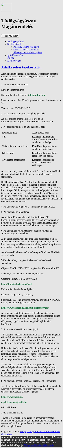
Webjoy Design (27, 431)
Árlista (10, 58)
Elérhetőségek (14, 60)
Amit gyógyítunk (15, 41)
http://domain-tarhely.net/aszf (16, 284)
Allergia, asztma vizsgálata (26, 46)
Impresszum (41, 431)
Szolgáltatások (14, 44)
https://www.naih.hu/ (12, 397)
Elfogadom (29, 445)
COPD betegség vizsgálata (26, 49)
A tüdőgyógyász (15, 55)
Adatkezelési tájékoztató (20, 67)
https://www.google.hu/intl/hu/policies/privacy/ (25, 307)
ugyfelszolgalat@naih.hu (14, 402)
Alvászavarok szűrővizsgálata (27, 52)
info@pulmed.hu (37, 95)
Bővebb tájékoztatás (44, 445)
